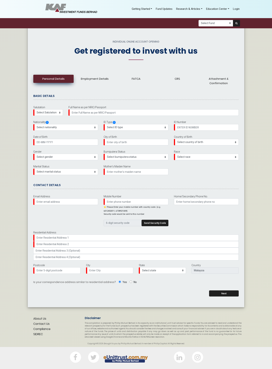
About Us (39, 318)
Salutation (39, 107)
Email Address (41, 196)
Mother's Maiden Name (117, 166)
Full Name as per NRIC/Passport (87, 107)
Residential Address (44, 232)
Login (236, 9)
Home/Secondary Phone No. (191, 196)
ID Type (109, 122)
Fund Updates (164, 9)
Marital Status (41, 166)
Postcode (39, 265)
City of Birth (110, 136)
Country (196, 265)
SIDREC (38, 334)
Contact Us (41, 324)
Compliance (42, 329)
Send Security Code (155, 223)
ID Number (180, 122)
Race (177, 151)
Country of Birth (183, 136)
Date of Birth (40, 136)
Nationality (40, 122)
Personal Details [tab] (53, 79)
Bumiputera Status (114, 151)
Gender (37, 151)
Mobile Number (112, 196)
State (142, 265)
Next (223, 293)
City (88, 265)
